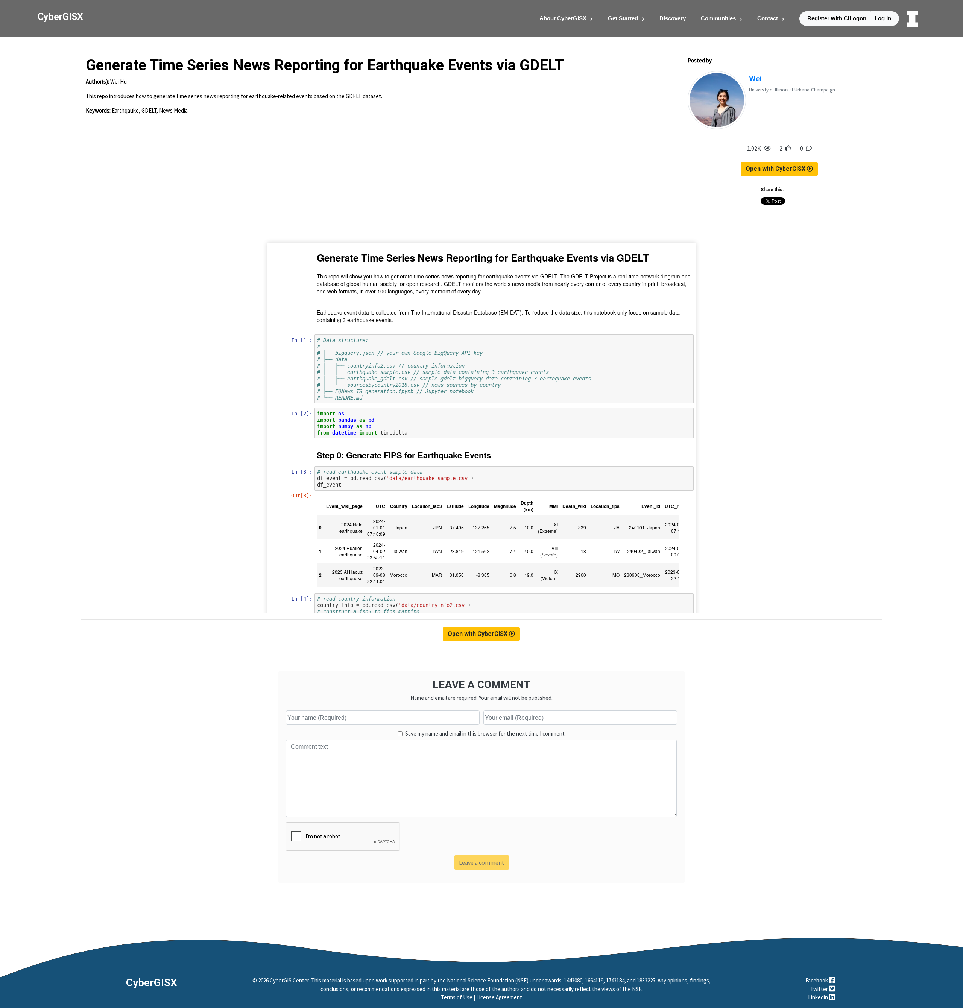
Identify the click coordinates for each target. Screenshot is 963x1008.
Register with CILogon (836, 18)
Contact (767, 18)
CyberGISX (151, 982)
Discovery (672, 18)
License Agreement (499, 997)
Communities (718, 18)
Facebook (817, 980)
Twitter (819, 989)
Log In (883, 18)
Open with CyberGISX (776, 168)
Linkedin (818, 997)
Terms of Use (456, 997)
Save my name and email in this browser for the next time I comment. (485, 733)
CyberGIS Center (289, 980)
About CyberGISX (562, 18)
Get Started (623, 18)
